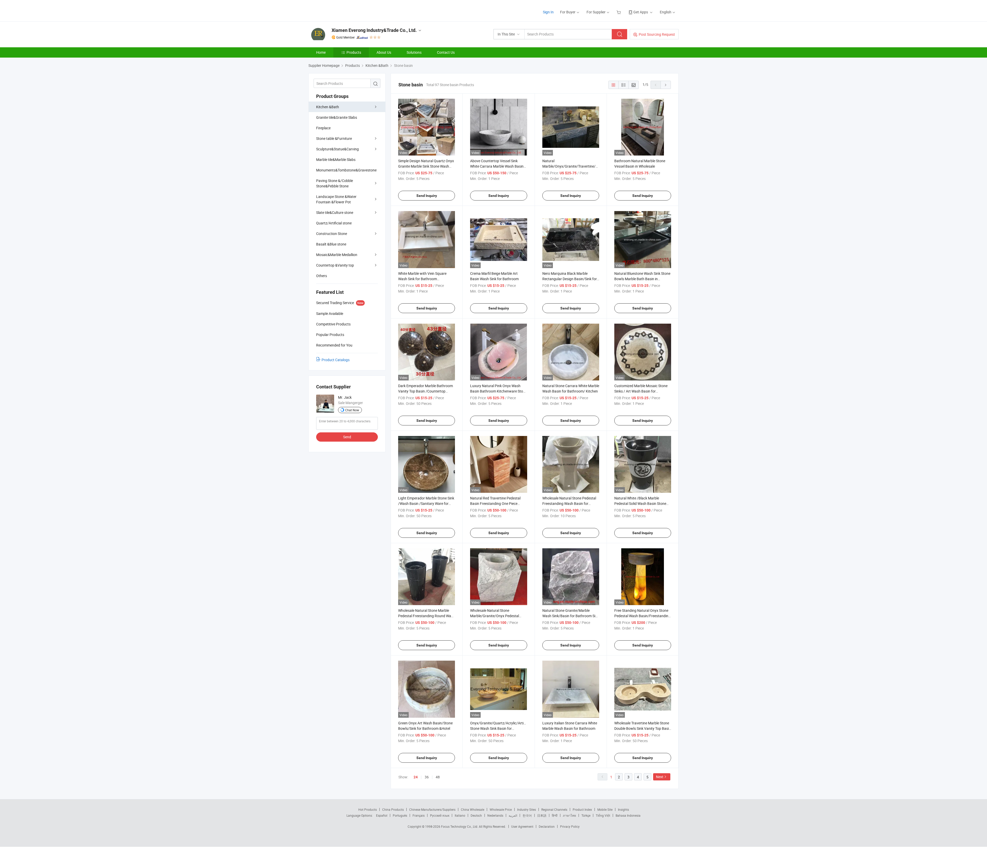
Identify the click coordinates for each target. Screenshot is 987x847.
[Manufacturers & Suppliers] (341, 10)
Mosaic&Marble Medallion (336, 254)
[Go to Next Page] (666, 85)
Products (353, 52)
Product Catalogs (336, 359)
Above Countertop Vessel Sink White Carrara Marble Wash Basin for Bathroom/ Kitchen (497, 166)
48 (438, 777)
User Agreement (522, 826)
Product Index (582, 809)
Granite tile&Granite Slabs (336, 117)
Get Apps (641, 12)
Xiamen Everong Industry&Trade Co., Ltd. (374, 30)
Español (381, 815)
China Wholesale (472, 809)
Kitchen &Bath (327, 106)
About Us (384, 52)
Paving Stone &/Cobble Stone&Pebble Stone (334, 183)
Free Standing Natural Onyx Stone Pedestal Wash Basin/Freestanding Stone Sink (642, 616)
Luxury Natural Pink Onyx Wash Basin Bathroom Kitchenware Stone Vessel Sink (498, 391)
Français (419, 815)
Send (347, 436)
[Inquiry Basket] (619, 12)
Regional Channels (554, 809)
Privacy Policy (570, 826)
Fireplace (323, 127)
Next (659, 776)
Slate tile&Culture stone (334, 212)
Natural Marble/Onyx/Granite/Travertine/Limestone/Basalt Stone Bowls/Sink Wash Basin (583, 166)
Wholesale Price (501, 809)
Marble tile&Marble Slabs (335, 159)
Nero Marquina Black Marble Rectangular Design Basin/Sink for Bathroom (569, 279)
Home (321, 52)
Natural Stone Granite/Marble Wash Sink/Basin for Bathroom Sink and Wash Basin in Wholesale (570, 616)
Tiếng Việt (603, 815)
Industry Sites (526, 809)
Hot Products (367, 809)
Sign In (548, 12)
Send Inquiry (426, 196)
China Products (393, 809)
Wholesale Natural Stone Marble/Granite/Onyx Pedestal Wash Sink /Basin (494, 616)
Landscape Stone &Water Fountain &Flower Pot (336, 199)
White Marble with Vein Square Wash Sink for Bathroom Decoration (422, 279)
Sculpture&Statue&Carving (337, 149)
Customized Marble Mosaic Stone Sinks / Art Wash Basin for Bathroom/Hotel (641, 391)
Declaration (547, 826)
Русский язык (439, 815)
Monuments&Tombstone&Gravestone (346, 170)
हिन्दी (555, 815)
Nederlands (495, 815)
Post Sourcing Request (657, 34)
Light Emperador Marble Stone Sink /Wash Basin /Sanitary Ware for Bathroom (426, 503)
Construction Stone (331, 233)
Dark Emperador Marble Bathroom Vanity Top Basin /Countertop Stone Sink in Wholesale (425, 391)
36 (427, 777)
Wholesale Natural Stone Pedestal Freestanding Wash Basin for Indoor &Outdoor (569, 503)
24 (416, 777)
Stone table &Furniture (334, 138)
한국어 (527, 815)
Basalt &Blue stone (331, 244)
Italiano (460, 815)
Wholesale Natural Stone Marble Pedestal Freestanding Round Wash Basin (426, 616)
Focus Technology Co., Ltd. (460, 826)
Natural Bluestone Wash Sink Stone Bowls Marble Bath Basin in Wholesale (642, 279)
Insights (623, 809)
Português (400, 815)
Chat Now (352, 410)
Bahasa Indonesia (628, 815)
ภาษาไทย (569, 815)
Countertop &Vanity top (335, 265)
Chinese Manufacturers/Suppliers (432, 809)
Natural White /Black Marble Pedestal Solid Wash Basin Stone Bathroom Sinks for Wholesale (640, 503)
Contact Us (446, 52)
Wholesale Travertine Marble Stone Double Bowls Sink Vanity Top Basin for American (642, 728)
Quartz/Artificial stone (334, 223)
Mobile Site (605, 809)
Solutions (414, 52)
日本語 (541, 815)
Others (321, 275)
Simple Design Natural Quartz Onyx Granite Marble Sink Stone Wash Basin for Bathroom (426, 166)
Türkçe (585, 815)
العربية (513, 815)
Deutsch (476, 815)
